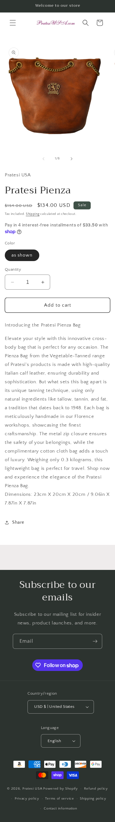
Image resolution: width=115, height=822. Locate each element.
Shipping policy (93, 799)
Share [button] (18, 522)
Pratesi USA (32, 789)
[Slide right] (72, 159)
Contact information (60, 808)
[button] (13, 23)
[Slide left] (43, 159)
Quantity (13, 269)
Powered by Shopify (60, 789)
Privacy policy (27, 799)
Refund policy (96, 789)
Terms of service (59, 799)
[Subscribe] (95, 641)
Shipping (33, 214)
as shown (22, 255)
